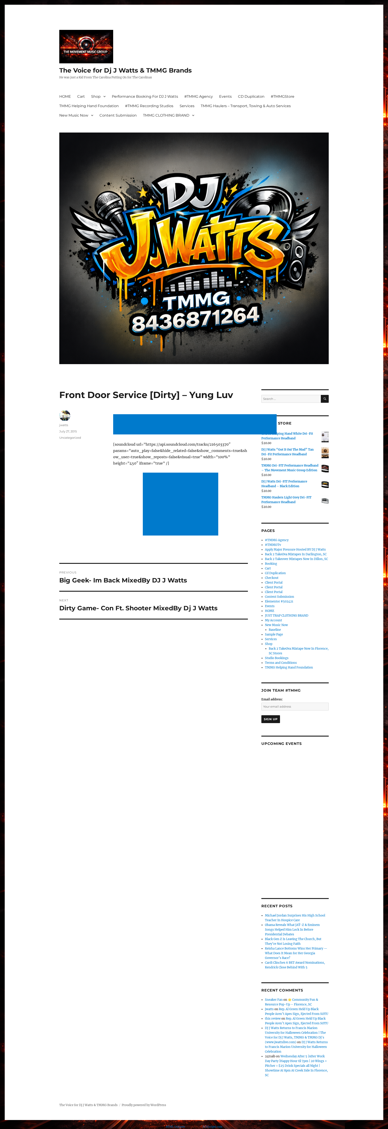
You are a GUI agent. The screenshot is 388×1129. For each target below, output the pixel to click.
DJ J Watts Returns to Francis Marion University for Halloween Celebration (296, 1047)
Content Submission (118, 115)
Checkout (271, 578)
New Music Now (73, 115)
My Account (273, 620)
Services (187, 106)
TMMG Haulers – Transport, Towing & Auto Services (246, 106)
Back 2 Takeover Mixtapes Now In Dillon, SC (296, 559)
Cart (81, 96)
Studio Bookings (277, 658)
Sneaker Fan (274, 1000)
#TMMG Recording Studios (149, 106)
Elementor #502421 (279, 601)
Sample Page (274, 634)
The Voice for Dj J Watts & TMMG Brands (125, 70)
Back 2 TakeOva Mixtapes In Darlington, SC (295, 554)
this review (273, 1019)
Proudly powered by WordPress (144, 1105)
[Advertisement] (196, 425)
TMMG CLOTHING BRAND (166, 115)
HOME (65, 96)
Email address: (272, 699)
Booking (271, 564)
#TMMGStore (282, 96)
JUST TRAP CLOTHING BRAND (286, 616)
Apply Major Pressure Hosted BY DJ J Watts (295, 549)
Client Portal (273, 582)
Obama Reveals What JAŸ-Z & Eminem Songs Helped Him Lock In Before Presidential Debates (292, 929)
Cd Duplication (275, 573)
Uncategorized (70, 437)
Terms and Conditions (281, 663)
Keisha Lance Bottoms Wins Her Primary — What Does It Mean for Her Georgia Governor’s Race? (296, 953)
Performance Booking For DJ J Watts (145, 96)
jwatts (63, 425)
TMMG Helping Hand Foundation (89, 106)
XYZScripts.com (212, 1126)
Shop (96, 96)
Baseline (275, 630)
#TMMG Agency (198, 96)
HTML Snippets (175, 1126)
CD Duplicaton (251, 96)
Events (225, 96)
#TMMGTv (273, 545)
